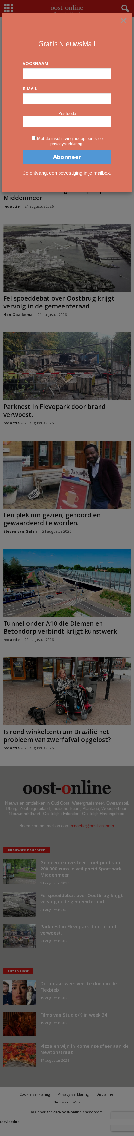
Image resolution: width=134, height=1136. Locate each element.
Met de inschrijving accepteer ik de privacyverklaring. (70, 141)
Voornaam (35, 63)
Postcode (67, 113)
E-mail (30, 88)
